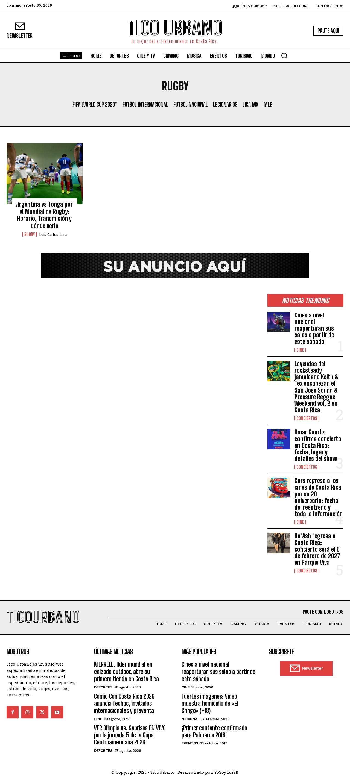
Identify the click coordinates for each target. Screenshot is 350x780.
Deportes (103, 687)
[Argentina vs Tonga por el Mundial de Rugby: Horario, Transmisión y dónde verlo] (45, 173)
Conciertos (306, 418)
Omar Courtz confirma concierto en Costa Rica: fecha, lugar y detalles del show (317, 445)
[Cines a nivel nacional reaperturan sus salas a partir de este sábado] (278, 322)
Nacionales (193, 719)
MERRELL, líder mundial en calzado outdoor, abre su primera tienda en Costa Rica (126, 671)
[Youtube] (57, 712)
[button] (284, 55)
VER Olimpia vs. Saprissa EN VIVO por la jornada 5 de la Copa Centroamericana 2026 (130, 735)
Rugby (29, 234)
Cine (300, 350)
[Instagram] (27, 712)
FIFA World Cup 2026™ (94, 104)
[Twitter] (42, 712)
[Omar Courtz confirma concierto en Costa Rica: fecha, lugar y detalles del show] (278, 439)
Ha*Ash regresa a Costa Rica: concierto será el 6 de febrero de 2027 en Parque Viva (317, 549)
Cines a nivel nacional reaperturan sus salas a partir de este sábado (314, 328)
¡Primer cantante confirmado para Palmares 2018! (214, 731)
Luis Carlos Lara (53, 234)
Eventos (190, 743)
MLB (268, 104)
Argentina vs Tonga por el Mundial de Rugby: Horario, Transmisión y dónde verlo (44, 215)
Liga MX (250, 104)
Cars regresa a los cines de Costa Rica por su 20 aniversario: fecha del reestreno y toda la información (318, 497)
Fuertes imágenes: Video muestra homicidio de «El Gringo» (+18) (210, 703)
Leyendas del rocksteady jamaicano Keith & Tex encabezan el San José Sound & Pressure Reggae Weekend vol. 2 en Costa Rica (316, 387)
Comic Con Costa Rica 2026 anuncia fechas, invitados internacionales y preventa (124, 703)
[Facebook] (13, 712)
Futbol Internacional (145, 104)
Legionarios (225, 104)
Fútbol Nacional (190, 104)
